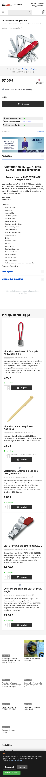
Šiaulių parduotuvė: (11, 121)
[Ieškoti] (29, 12)
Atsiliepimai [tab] (8, 271)
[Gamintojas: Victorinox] (39, 81)
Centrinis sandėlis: (11, 125)
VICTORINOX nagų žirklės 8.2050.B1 (23, 546)
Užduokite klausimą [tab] (12, 279)
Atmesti (22, 767)
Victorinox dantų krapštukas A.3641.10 (18, 427)
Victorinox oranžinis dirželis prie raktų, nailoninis (21, 472)
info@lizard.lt (37, 6)
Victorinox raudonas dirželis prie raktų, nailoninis (21, 352)
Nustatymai (9, 767)
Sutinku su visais (11, 773)
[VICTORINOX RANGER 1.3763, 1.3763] (23, 48)
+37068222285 (37, 4)
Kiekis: (4, 97)
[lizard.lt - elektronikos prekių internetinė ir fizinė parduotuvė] (12, 4)
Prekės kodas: (18, 72)
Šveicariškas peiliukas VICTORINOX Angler (23, 590)
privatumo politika (15, 760)
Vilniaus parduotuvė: (12, 118)
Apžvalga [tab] (7, 156)
